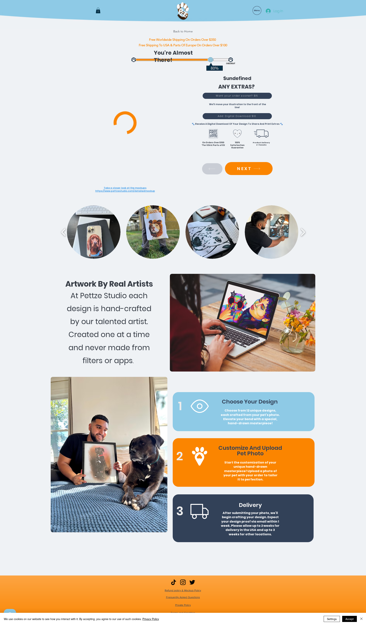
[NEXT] (212, 168)
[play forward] (303, 232)
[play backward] (63, 232)
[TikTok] (173, 582)
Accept (349, 619)
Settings (332, 619)
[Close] (361, 619)
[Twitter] (192, 582)
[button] (98, 10)
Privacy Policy (150, 619)
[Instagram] (183, 582)
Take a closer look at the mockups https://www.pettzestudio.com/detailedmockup (125, 189)
